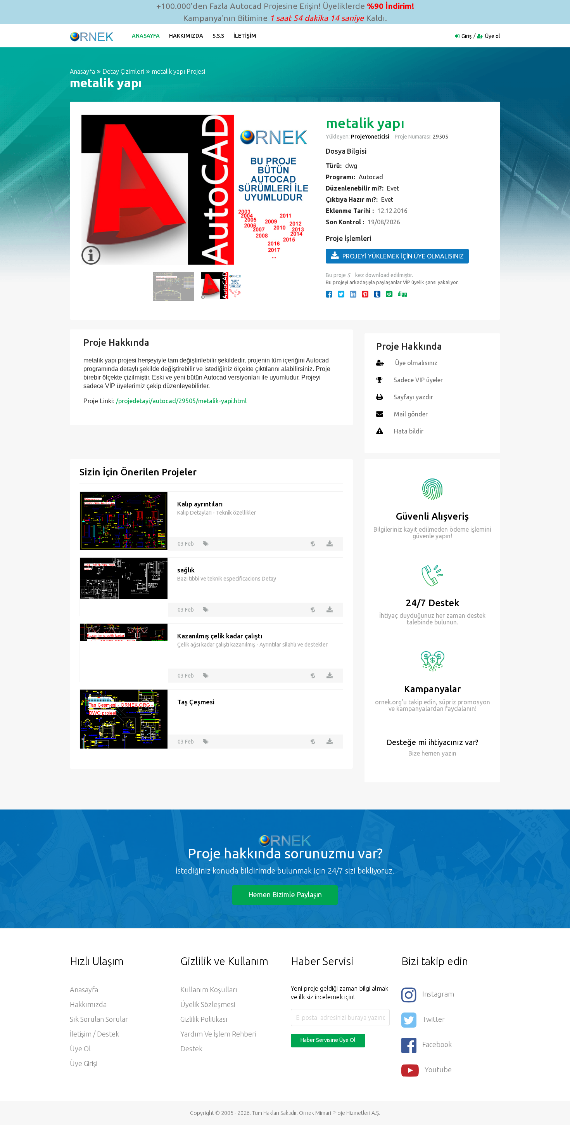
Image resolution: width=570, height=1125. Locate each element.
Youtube (438, 1069)
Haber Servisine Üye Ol (328, 1040)
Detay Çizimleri (123, 71)
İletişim (244, 36)
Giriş (466, 36)
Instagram (438, 994)
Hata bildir (408, 431)
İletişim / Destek (94, 1034)
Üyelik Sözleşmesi (207, 1004)
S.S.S (218, 36)
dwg (351, 165)
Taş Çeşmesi (195, 702)
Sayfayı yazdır (413, 396)
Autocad (371, 176)
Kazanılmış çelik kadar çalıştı (219, 636)
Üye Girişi (83, 1063)
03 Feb (186, 544)
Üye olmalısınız (416, 362)
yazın (448, 753)
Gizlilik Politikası (204, 1019)
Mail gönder (411, 414)
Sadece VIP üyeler (418, 379)
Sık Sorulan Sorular (99, 1019)
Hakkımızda (186, 36)
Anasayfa (146, 36)
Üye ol (492, 36)
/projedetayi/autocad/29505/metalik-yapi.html (181, 400)
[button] (91, 189)
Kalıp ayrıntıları (200, 504)
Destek (191, 1048)
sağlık (186, 570)
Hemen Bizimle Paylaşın (285, 894)
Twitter (433, 1019)
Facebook (437, 1044)
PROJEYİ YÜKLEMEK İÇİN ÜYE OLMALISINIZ (403, 256)
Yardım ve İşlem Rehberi (218, 1034)
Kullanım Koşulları (208, 989)
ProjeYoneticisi (370, 136)
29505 (440, 136)
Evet (393, 188)
